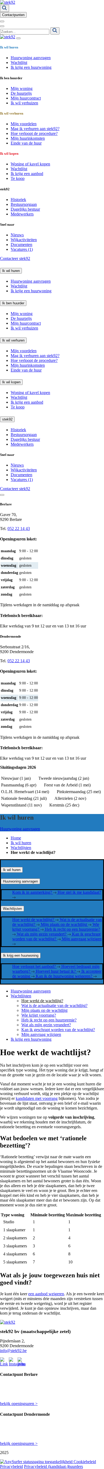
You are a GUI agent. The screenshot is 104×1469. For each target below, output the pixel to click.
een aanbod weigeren (46, 1294)
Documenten (21, 244)
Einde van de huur (26, 143)
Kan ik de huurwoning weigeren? (64, 976)
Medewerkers (22, 214)
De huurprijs (21, 93)
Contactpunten (13, 15)
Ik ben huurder (13, 303)
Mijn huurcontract (26, 98)
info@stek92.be (13, 1350)
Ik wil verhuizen (24, 103)
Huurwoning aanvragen (31, 57)
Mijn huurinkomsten (28, 138)
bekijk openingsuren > (19, 1403)
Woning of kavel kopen (30, 164)
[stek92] (7, 2)
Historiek (18, 199)
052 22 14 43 (18, 528)
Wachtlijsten (21, 847)
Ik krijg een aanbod (27, 173)
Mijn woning (22, 88)
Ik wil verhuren (13, 340)
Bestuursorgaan (24, 204)
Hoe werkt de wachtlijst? (33, 919)
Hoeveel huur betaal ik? (56, 971)
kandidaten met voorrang (37, 1098)
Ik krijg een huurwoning (31, 67)
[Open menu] (2, 21)
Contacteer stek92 (15, 258)
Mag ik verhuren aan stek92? (35, 128)
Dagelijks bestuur (25, 209)
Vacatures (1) (22, 249)
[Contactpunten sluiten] (2, 495)
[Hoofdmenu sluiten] (18, 38)
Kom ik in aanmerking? (32, 892)
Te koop (18, 178)
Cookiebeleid (85, 1461)
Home (16, 838)
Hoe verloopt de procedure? (34, 133)
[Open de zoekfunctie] (4, 8)
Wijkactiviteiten (24, 239)
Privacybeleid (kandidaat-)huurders (53, 1466)
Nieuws (17, 235)
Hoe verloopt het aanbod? (34, 966)
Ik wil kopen (11, 382)
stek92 (7, 419)
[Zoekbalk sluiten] (2, 26)
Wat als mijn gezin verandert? (42, 934)
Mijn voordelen (24, 124)
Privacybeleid (11, 1466)
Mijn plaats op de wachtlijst (64, 924)
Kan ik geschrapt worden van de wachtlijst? (56, 936)
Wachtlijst (19, 62)
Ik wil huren (11, 271)
